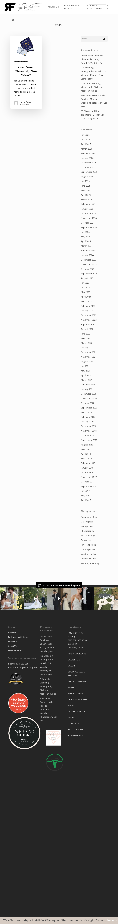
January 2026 (87, 158)
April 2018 (86, 454)
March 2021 (86, 380)
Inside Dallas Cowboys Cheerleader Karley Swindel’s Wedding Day (92, 59)
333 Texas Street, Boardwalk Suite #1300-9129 (98, 716)
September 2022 (89, 324)
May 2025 (85, 190)
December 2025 (88, 162)
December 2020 (88, 393)
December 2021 (88, 352)
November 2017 (89, 477)
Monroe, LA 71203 (98, 748)
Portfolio (12, 641)
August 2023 (87, 278)
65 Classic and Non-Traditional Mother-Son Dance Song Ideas (92, 115)
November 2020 (89, 398)
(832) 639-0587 (22, 663)
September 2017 (89, 486)
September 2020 (89, 407)
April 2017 (86, 500)
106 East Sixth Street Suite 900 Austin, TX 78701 (97, 661)
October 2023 (87, 269)
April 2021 (86, 375)
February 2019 (88, 417)
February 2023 (88, 306)
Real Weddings (88, 535)
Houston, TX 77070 (77, 647)
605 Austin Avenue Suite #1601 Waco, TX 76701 (98, 678)
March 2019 (86, 412)
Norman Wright (25, 102)
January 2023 (87, 310)
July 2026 (85, 135)
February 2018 (88, 463)
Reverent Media (88, 544)
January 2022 (87, 347)
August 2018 (87, 444)
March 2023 (86, 301)
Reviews (12, 632)
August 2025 (87, 176)
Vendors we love (89, 554)
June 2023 (85, 287)
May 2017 (85, 495)
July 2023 (85, 282)
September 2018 (89, 440)
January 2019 (87, 421)
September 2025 (89, 171)
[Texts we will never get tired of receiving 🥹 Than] (12, 598)
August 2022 (87, 329)
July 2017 (85, 491)
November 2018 (89, 430)
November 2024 (89, 218)
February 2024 (88, 250)
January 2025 (87, 208)
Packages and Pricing (18, 637)
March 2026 (86, 148)
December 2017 (88, 472)
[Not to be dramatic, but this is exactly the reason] (35, 598)
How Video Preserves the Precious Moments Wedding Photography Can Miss (94, 101)
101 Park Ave (74, 845)
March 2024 (86, 245)
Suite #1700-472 (76, 887)
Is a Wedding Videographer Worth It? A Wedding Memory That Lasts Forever (93, 73)
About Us (12, 646)
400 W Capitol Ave (76, 883)
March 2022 (86, 343)
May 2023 (85, 292)
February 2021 (88, 384)
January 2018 (87, 467)
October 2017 (87, 481)
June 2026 (85, 139)
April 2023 (86, 296)
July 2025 (85, 181)
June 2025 (85, 185)
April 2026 (86, 144)
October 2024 (87, 222)
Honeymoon (87, 526)
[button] (113, 7)
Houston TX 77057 (77, 760)
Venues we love (88, 558)
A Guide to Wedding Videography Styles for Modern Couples (92, 87)
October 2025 (87, 167)
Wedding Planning (21, 61)
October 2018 (87, 435)
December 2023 (88, 259)
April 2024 (86, 241)
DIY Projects (87, 521)
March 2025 (86, 199)
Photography (87, 531)
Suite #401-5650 (97, 695)
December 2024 (88, 213)
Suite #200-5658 (97, 744)
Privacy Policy (14, 650)
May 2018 (85, 449)
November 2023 (89, 264)
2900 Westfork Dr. (98, 691)
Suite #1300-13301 (77, 849)
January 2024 (87, 255)
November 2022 (89, 319)
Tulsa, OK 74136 (75, 873)
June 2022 (85, 333)
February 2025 (88, 204)
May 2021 (85, 370)
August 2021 (87, 361)
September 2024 (89, 227)
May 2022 (85, 338)
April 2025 (86, 195)
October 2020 (87, 403)
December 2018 (88, 426)
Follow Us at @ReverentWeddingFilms (61, 585)
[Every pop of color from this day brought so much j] (106, 598)
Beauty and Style (89, 517)
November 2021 (89, 356)
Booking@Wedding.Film (26, 667)
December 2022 (88, 315)
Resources (86, 540)
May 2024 (85, 236)
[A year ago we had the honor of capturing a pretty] (82, 598)
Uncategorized (88, 549)
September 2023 (89, 273)
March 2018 (86, 458)
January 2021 (87, 389)
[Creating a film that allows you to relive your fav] (59, 598)
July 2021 (85, 366)
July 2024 (85, 232)
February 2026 (88, 153)
